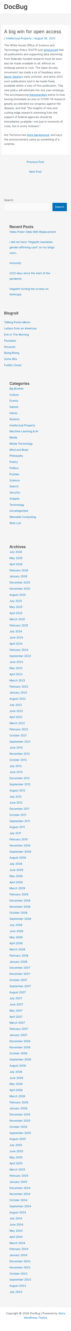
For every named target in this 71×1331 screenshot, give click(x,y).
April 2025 (15, 613)
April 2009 (16, 882)
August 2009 (17, 857)
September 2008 (20, 918)
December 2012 (19, 778)
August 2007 (17, 992)
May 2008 (15, 937)
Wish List (15, 523)
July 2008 (15, 925)
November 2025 (19, 588)
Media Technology (21, 443)
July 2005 (15, 1145)
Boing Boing (11, 352)
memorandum (38, 94)
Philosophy (16, 455)
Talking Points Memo (17, 322)
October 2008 (18, 912)
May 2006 (16, 1083)
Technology (16, 504)
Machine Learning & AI (23, 431)
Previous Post (35, 161)
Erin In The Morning (16, 334)
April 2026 (15, 564)
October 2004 (18, 1200)
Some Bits (10, 359)
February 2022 (18, 729)
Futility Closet (12, 365)
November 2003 (19, 1267)
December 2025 (19, 582)
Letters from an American (20, 328)
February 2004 (18, 1249)
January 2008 (18, 961)
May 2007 (15, 1010)
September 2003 (20, 1279)
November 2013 (19, 753)
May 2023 (15, 668)
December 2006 (19, 1041)
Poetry (13, 461)
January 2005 (18, 1181)
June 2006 (16, 1078)
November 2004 (19, 1194)
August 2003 (17, 1285)
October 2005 (18, 1126)
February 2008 (18, 955)
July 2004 (15, 1218)
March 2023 (17, 680)
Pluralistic (10, 340)
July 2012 (15, 796)
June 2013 (16, 772)
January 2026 (18, 576)
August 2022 (17, 698)
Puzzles (14, 474)
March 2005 (17, 1169)
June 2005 (16, 1151)
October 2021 (18, 735)
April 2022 (15, 717)
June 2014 (16, 747)
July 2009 (15, 863)
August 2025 (17, 594)
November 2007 (19, 973)
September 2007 (20, 986)
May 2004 (16, 1230)
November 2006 (19, 1047)
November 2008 (19, 906)
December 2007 (19, 967)
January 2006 (18, 1108)
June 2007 (16, 1004)
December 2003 (19, 1261)
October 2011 (17, 814)
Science (14, 480)
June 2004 (16, 1224)
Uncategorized (18, 510)
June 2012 (15, 802)
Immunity (15, 263)
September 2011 (19, 821)
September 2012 (19, 784)
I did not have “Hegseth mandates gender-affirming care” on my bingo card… (31, 247)
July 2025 (15, 601)
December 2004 (19, 1188)
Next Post (35, 171)
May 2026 (15, 558)
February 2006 (18, 1102)
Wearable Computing (22, 516)
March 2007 (17, 1022)
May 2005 (15, 1157)
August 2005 (17, 1138)
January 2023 (18, 692)
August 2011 (17, 827)
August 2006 (17, 1065)
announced (51, 49)
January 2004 (18, 1255)
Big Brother (16, 388)
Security (14, 492)
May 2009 (16, 876)
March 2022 (17, 723)
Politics (14, 468)
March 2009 (17, 888)
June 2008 (16, 931)
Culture (14, 394)
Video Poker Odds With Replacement (32, 231)
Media (13, 437)
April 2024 (15, 643)
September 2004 (20, 1206)
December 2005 (19, 1114)
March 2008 (17, 949)
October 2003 (18, 1273)
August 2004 (17, 1212)
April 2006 (16, 1090)
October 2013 (18, 759)
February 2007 (18, 1028)
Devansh (9, 346)
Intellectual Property (19, 38)
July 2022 (15, 704)
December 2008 (19, 900)
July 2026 (15, 551)
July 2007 (15, 998)
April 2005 (15, 1163)
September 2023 (20, 656)
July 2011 (15, 833)
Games (13, 406)
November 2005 (19, 1120)
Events (13, 400)
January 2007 (18, 1035)
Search (8, 200)
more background (38, 134)
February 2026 (18, 570)
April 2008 (15, 943)
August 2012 (17, 790)
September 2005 (20, 1133)
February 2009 (18, 894)
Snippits (14, 498)
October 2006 (18, 1053)
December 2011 (19, 808)
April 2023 (15, 674)
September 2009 (20, 851)
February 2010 (18, 839)
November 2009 (19, 845)
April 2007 (15, 1016)
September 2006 (20, 1059)
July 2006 (15, 1071)
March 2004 (17, 1243)
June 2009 (16, 870)
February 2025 (18, 625)
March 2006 (17, 1096)
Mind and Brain (18, 449)
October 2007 (18, 980)
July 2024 (15, 631)
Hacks (13, 413)
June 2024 (16, 637)
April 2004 (16, 1236)
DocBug (16, 7)
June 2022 (16, 711)
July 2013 (15, 766)
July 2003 (15, 1291)
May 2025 (15, 606)
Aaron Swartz (12, 76)
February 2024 (18, 649)
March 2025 (17, 619)
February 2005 (18, 1175)
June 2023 (16, 662)
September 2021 (19, 741)
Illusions (14, 419)
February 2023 (18, 686)
